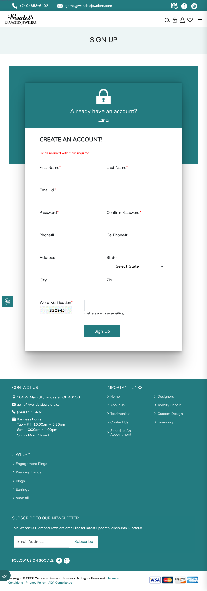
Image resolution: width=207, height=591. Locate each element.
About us (117, 405)
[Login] (175, 20)
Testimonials (120, 413)
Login (104, 119)
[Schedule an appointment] (174, 6)
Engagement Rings (31, 463)
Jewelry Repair (169, 405)
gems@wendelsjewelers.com (40, 404)
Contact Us (119, 422)
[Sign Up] (182, 20)
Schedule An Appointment (120, 432)
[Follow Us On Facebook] (184, 6)
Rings (20, 481)
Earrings (22, 489)
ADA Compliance (60, 583)
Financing (165, 422)
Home (115, 396)
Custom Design (170, 413)
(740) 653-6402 (29, 412)
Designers (166, 396)
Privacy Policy (36, 583)
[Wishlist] (190, 20)
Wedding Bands (28, 472)
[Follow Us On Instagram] (194, 6)
